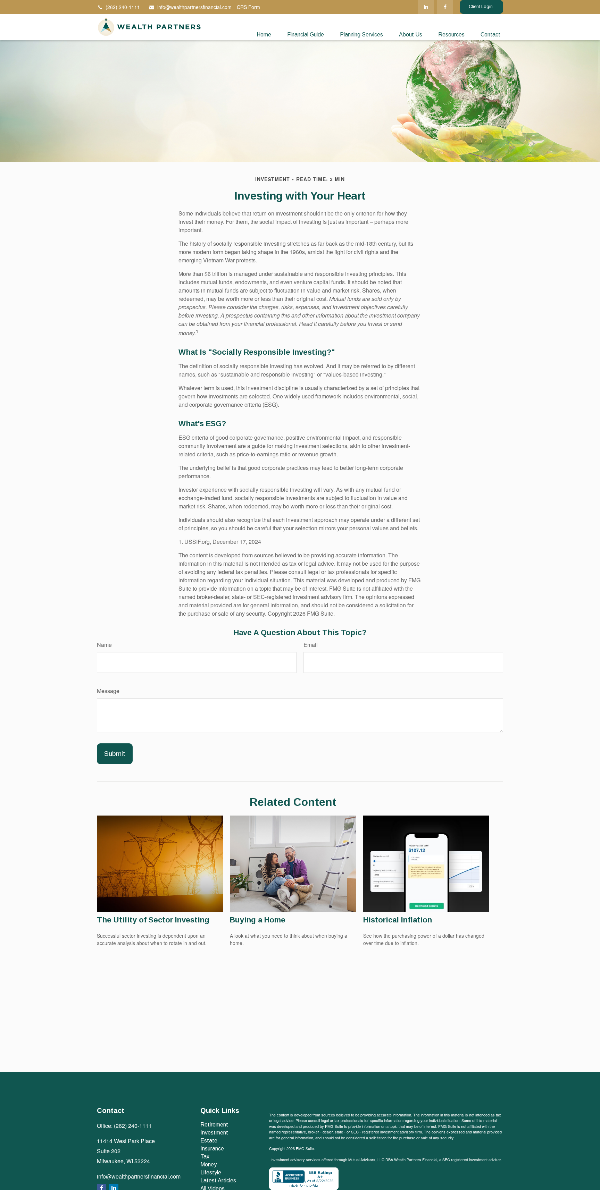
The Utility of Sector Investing (153, 919)
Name (104, 645)
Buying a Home (257, 919)
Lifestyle (210, 1172)
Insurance (212, 1148)
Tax (204, 1156)
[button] (264, 35)
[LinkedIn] (426, 7)
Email (310, 645)
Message (108, 691)
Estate (208, 1140)
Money (208, 1164)
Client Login (481, 6)
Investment (214, 1133)
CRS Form (248, 6)
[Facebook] (445, 7)
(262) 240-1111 (123, 6)
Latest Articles (218, 1180)
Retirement (214, 1125)
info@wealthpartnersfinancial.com (194, 6)
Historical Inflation (397, 919)
